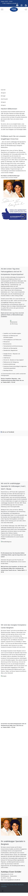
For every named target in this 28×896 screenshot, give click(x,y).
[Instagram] (21, 5)
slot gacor (3, 92)
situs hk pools (4, 99)
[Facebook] (17, 5)
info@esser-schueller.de (12, 3)
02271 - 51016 (8, 1)
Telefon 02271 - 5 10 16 (9, 382)
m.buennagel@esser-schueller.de (12, 879)
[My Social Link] (26, 5)
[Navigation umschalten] (2, 891)
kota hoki (3, 89)
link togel (3, 95)
